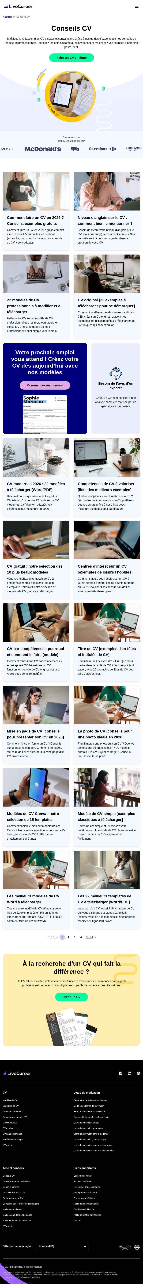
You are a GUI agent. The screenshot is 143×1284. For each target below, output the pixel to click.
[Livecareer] (17, 1073)
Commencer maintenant (45, 385)
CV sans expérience (12, 1134)
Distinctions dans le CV (14, 1192)
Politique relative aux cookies (87, 1215)
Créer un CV (71, 997)
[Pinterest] (138, 1073)
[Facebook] (120, 1073)
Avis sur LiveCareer (83, 1181)
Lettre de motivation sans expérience (91, 1134)
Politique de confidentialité (86, 1204)
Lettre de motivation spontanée (88, 1128)
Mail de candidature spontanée (17, 1215)
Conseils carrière (11, 1187)
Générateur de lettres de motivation (90, 1100)
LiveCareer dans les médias (87, 1187)
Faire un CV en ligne (72, 57)
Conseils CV (9, 1176)
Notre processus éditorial (85, 1192)
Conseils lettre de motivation (16, 1181)
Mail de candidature (12, 1209)
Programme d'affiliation (84, 1198)
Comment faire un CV (13, 1111)
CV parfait (7, 1226)
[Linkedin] (129, 1073)
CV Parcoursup (10, 1123)
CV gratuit (7, 1145)
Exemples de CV (11, 1106)
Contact (77, 1220)
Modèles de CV (10, 1100)
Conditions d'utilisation (84, 1209)
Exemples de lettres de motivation (90, 1111)
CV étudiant (8, 1128)
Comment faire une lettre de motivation (92, 1117)
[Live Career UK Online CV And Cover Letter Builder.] (18, 6)
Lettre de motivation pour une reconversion (94, 1150)
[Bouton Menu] (136, 6)
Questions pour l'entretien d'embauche (21, 1204)
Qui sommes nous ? (83, 1176)
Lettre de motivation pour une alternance (93, 1145)
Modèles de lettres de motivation (89, 1106)
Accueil (7, 17)
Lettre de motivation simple (86, 1123)
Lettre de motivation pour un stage (90, 1139)
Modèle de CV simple (13, 1139)
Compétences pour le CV (15, 1117)
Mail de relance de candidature (17, 1220)
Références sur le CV (13, 1198)
